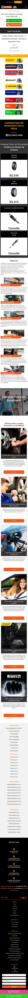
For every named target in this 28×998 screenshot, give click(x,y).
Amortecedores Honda (14, 832)
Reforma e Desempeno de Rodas (14, 933)
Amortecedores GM (14, 823)
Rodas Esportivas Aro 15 (14, 790)
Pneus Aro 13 (14, 757)
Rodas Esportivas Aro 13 (14, 784)
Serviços (14, 910)
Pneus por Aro (14, 754)
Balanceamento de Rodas (15, 937)
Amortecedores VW (14, 812)
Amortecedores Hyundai (14, 821)
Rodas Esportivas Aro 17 (14, 795)
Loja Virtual (14, 906)
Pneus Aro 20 (14, 776)
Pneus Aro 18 (14, 771)
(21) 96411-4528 (15, 135)
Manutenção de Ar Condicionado (14, 955)
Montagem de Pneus (15, 944)
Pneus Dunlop (14, 734)
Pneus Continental (14, 731)
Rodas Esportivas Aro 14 (14, 787)
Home (15, 904)
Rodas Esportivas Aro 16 (14, 793)
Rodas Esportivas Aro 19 (14, 801)
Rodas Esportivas (14, 781)
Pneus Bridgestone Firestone (14, 728)
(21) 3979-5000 (15, 971)
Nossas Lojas (14, 908)
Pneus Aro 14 (14, 760)
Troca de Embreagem (14, 959)
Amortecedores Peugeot (14, 826)
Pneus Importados (14, 739)
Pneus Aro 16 (14, 765)
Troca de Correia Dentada (15, 951)
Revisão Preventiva (14, 946)
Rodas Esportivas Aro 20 (14, 804)
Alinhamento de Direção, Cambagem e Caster (15, 953)
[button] (26, 7)
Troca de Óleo (14, 935)
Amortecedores (14, 809)
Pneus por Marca (14, 725)
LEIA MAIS (14, 472)
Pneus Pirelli (14, 748)
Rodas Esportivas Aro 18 (14, 798)
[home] (8, 7)
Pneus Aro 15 (14, 762)
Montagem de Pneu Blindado (14, 948)
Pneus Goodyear (14, 736)
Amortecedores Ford (14, 818)
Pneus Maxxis (14, 742)
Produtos (14, 913)
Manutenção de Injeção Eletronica (14, 957)
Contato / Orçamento (15, 915)
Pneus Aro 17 (14, 768)
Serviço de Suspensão (14, 940)
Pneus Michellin (14, 745)
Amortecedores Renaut (14, 829)
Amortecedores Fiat (14, 815)
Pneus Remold (14, 750)
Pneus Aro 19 (14, 774)
